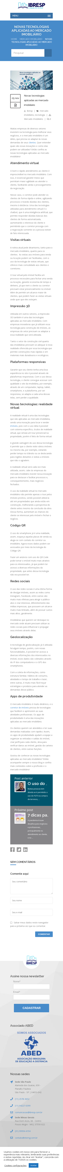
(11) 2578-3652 (22, 1099)
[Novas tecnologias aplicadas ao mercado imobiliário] (31, 89)
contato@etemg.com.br (26, 1137)
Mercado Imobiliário (31, 39)
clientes (32, 142)
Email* (16, 992)
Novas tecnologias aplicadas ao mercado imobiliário (36, 100)
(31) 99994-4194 (22, 1131)
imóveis (14, 426)
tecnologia (40, 115)
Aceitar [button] (33, 1165)
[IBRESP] (31, 5)
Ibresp (30, 110)
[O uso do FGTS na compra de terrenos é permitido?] (20, 791)
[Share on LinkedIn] (25, 851)
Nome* (16, 981)
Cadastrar (32, 1008)
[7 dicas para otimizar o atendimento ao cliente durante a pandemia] (20, 822)
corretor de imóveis (19, 707)
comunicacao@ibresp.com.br (28, 1112)
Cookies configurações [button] (15, 1165)
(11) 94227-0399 (22, 1105)
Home (14, 39)
